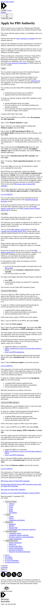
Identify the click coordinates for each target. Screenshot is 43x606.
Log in (9, 10)
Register (3, 12)
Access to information (12, 560)
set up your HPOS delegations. (14, 352)
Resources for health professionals (19, 551)
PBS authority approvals (19, 229)
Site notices (8, 557)
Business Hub (13, 527)
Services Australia (11, 501)
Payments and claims (15, 546)
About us (12, 503)
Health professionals (11, 540)
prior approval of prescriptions (17, 63)
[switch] (7, 16)
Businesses (9, 522)
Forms (11, 507)
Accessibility (9, 558)
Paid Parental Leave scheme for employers (22, 529)
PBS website (9, 268)
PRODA (11, 526)
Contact (8, 514)
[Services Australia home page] (4, 8)
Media (11, 511)
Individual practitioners (16, 550)
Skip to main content (7, 2)
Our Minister (13, 512)
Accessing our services (12, 562)
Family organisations (15, 539)
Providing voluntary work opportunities (21, 537)
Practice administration (16, 548)
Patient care (12, 544)
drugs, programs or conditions (25, 38)
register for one (35, 81)
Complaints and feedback (17, 520)
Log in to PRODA (7, 194)
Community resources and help (18, 535)
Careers (11, 505)
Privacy (7, 555)
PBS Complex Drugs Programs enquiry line (19, 230)
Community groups (11, 531)
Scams (11, 509)
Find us (11, 518)
